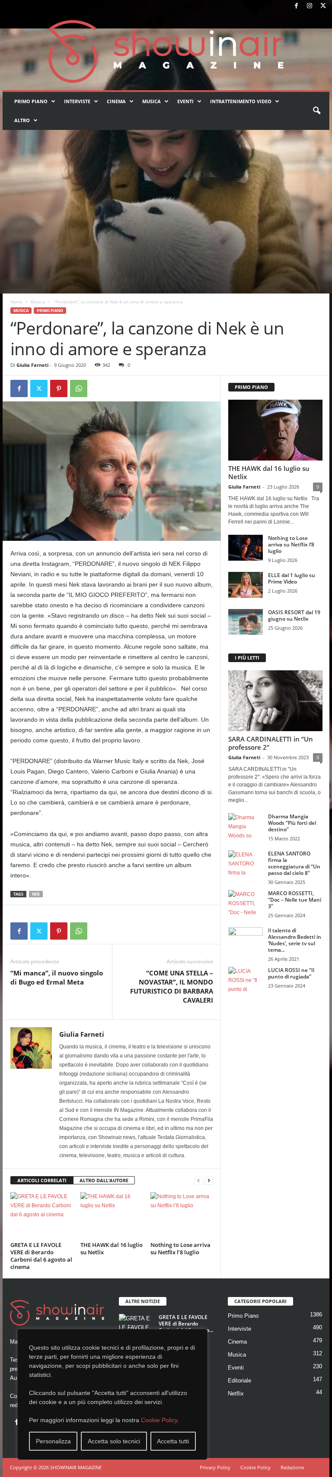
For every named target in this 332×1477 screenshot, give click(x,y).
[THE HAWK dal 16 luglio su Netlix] (111, 1215)
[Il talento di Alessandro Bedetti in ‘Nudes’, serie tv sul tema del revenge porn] (245, 942)
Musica (151, 101)
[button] (316, 110)
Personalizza (53, 1441)
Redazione (292, 1467)
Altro (22, 120)
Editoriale (239, 1380)
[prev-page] (198, 1180)
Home (16, 302)
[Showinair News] (166, 51)
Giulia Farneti (32, 365)
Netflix (236, 1393)
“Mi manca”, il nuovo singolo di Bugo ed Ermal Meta (56, 977)
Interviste (77, 101)
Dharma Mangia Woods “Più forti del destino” (292, 823)
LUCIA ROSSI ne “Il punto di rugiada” (291, 973)
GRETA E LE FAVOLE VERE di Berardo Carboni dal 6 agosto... (186, 1323)
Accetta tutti (173, 1441)
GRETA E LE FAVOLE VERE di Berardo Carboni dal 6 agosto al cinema (41, 1256)
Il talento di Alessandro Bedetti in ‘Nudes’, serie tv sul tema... (294, 940)
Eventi (185, 101)
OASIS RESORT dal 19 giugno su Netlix (294, 615)
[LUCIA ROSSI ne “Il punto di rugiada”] (245, 980)
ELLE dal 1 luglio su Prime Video (291, 578)
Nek (36, 894)
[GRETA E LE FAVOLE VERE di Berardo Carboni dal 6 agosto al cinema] (41, 1215)
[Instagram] (309, 6)
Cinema (116, 101)
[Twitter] (323, 6)
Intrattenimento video (240, 101)
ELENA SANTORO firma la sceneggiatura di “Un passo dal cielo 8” (294, 863)
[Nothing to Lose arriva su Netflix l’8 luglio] (181, 1215)
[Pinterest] (58, 388)
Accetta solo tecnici (114, 1441)
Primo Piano (31, 101)
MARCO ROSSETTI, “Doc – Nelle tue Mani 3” (294, 900)
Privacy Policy (215, 1467)
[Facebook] (296, 6)
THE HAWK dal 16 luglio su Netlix (111, 1248)
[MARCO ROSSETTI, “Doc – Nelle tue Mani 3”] (245, 903)
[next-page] (208, 1180)
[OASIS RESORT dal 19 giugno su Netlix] (245, 622)
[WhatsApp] (78, 388)
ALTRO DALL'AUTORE (104, 1180)
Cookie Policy (159, 1420)
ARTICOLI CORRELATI (42, 1180)
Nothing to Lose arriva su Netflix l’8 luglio (180, 1248)
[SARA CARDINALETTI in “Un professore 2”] (275, 700)
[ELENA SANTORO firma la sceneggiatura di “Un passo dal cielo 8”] (245, 863)
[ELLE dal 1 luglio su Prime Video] (245, 585)
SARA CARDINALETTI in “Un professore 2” (270, 743)
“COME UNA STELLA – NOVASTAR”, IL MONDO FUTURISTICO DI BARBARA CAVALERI (171, 986)
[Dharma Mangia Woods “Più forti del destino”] (245, 826)
